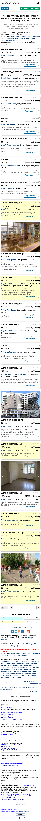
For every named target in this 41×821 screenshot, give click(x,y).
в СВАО (28, 638)
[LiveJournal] (25, 631)
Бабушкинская (13, 145)
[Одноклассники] (19, 631)
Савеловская (12, 520)
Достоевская (12, 55)
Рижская (17, 661)
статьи (9, 818)
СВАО (3, 55)
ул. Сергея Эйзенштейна (11, 673)
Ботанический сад (8, 663)
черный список (25, 818)
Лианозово (5, 671)
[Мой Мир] (22, 631)
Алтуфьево (11, 124)
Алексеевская (28, 661)
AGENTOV (13, 3)
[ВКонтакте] (12, 631)
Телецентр (14, 646)
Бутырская (17, 669)
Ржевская (36, 671)
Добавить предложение (30, 8)
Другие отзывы (20, 804)
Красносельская (13, 166)
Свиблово (11, 188)
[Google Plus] (28, 631)
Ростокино (17, 677)
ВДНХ (21, 331)
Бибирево (11, 426)
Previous (3, 237)
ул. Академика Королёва (10, 675)
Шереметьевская (24, 671)
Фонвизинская (29, 669)
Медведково (6, 665)
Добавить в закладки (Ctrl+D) (20, 627)
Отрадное (11, 209)
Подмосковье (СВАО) (10, 284)
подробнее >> (35, 683)
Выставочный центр (30, 673)
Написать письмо (24, 811)
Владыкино (11, 78)
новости (3, 818)
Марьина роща (7, 669)
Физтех (13, 671)
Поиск (5, 8)
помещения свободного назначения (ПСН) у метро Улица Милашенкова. (20, 654)
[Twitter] (16, 631)
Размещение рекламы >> (20, 693)
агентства (15, 818)
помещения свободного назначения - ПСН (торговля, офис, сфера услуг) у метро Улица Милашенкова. (20, 38)
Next (37, 237)
